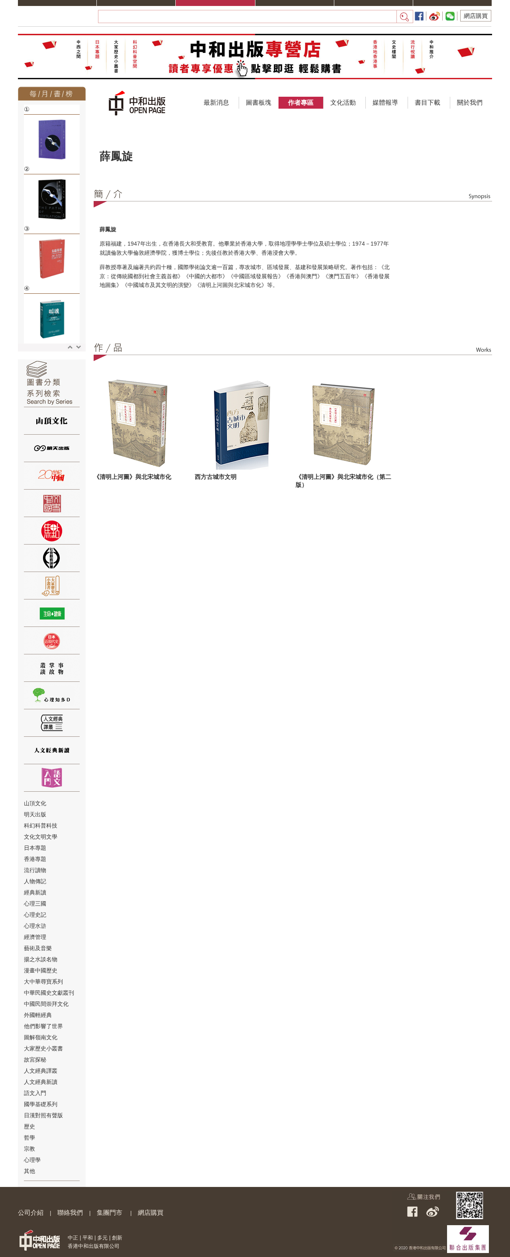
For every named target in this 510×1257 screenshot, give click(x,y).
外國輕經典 (38, 1015)
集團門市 (109, 1212)
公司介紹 (30, 1212)
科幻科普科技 (40, 825)
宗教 (29, 1149)
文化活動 (343, 102)
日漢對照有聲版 (43, 1115)
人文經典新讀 (40, 1082)
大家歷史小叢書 (43, 1048)
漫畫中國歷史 (40, 970)
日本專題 (35, 848)
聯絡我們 (70, 1212)
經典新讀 (35, 892)
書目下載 (427, 102)
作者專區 (301, 102)
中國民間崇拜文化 (46, 1004)
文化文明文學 (40, 836)
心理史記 (35, 915)
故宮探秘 (35, 1059)
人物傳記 (35, 881)
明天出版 (35, 814)
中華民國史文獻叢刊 (49, 993)
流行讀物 (35, 870)
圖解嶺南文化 (40, 1037)
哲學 (29, 1137)
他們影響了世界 (43, 1026)
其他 (29, 1171)
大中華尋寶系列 (43, 981)
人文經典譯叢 (40, 1071)
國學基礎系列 (40, 1104)
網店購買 (476, 15)
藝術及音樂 (38, 948)
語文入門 (35, 1093)
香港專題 (35, 859)
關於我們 (470, 102)
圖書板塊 (258, 102)
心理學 (32, 1160)
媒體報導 (385, 102)
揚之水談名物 (40, 959)
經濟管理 (35, 937)
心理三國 (35, 903)
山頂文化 (35, 803)
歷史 (29, 1126)
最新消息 (216, 102)
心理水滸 (35, 926)
